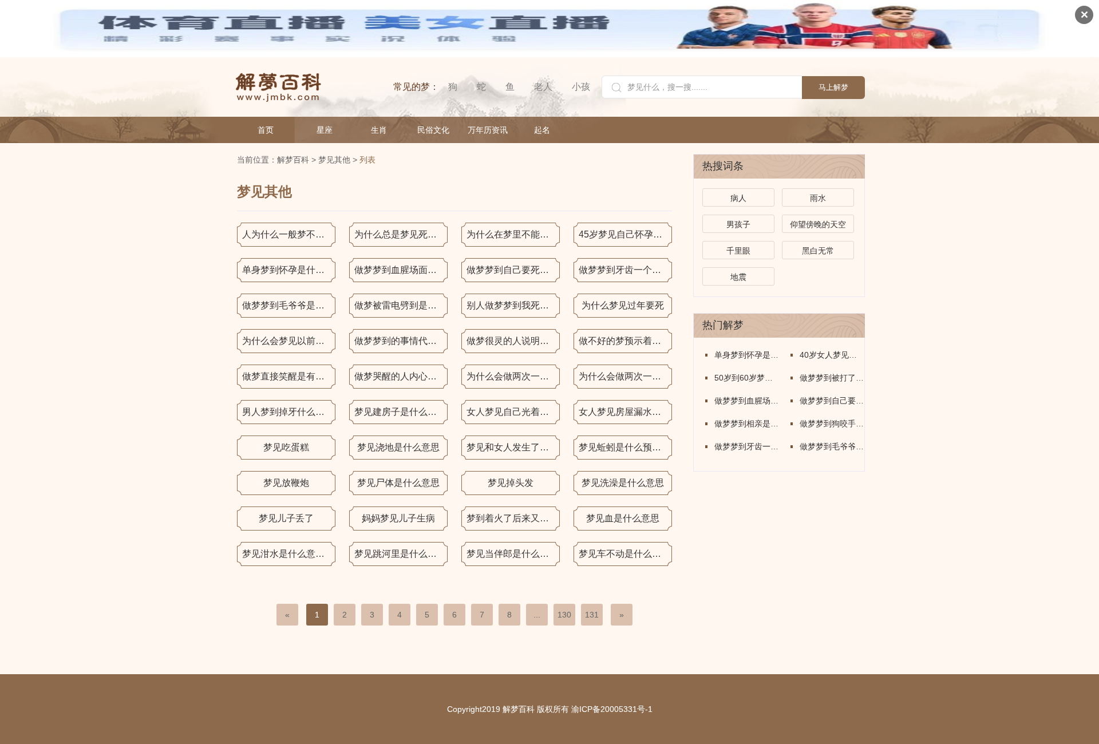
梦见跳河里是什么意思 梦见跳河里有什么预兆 (401, 554)
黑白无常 (818, 250)
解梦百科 (293, 159)
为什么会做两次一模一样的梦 (513, 376)
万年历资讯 (488, 129)
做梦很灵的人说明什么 (512, 341)
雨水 (818, 198)
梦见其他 (334, 159)
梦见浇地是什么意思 (398, 447)
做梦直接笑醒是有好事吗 (288, 376)
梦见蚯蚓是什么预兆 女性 (625, 447)
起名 (542, 129)
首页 (266, 129)
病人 (738, 198)
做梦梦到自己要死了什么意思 (513, 270)
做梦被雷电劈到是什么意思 (401, 305)
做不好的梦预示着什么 (624, 341)
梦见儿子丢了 (286, 518)
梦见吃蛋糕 (286, 447)
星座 (325, 129)
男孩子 (738, 224)
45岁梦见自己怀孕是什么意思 (625, 234)
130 (564, 614)
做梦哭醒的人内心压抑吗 (401, 376)
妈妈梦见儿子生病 (398, 518)
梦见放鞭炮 (286, 483)
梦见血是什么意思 (622, 518)
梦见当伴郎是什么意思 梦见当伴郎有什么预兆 (513, 554)
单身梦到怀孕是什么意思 (288, 270)
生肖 (379, 129)
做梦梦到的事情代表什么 (401, 341)
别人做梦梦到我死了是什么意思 (513, 305)
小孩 (581, 87)
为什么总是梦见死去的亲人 (401, 234)
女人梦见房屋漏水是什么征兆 (625, 412)
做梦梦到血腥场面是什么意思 (401, 270)
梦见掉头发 (510, 483)
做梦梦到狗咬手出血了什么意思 (832, 423)
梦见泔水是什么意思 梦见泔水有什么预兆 (288, 554)
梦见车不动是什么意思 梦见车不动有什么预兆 (625, 554)
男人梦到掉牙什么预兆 (288, 412)
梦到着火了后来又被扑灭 (513, 518)
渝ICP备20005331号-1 (612, 709)
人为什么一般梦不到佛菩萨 (288, 234)
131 (592, 614)
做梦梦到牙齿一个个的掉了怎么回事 (625, 270)
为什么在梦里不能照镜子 (513, 234)
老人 (543, 87)
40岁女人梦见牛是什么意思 (832, 354)
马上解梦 (833, 87)
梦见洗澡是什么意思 (623, 483)
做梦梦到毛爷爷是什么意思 (288, 305)
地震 (738, 277)
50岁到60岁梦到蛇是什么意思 (746, 377)
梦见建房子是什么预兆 (400, 412)
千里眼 (738, 250)
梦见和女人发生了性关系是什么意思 (513, 447)
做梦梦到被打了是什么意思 (832, 377)
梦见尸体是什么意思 (398, 483)
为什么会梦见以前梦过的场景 (288, 341)
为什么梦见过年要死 (623, 305)
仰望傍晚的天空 (818, 224)
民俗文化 (433, 129)
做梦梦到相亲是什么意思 (746, 423)
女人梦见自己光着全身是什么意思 (513, 412)
